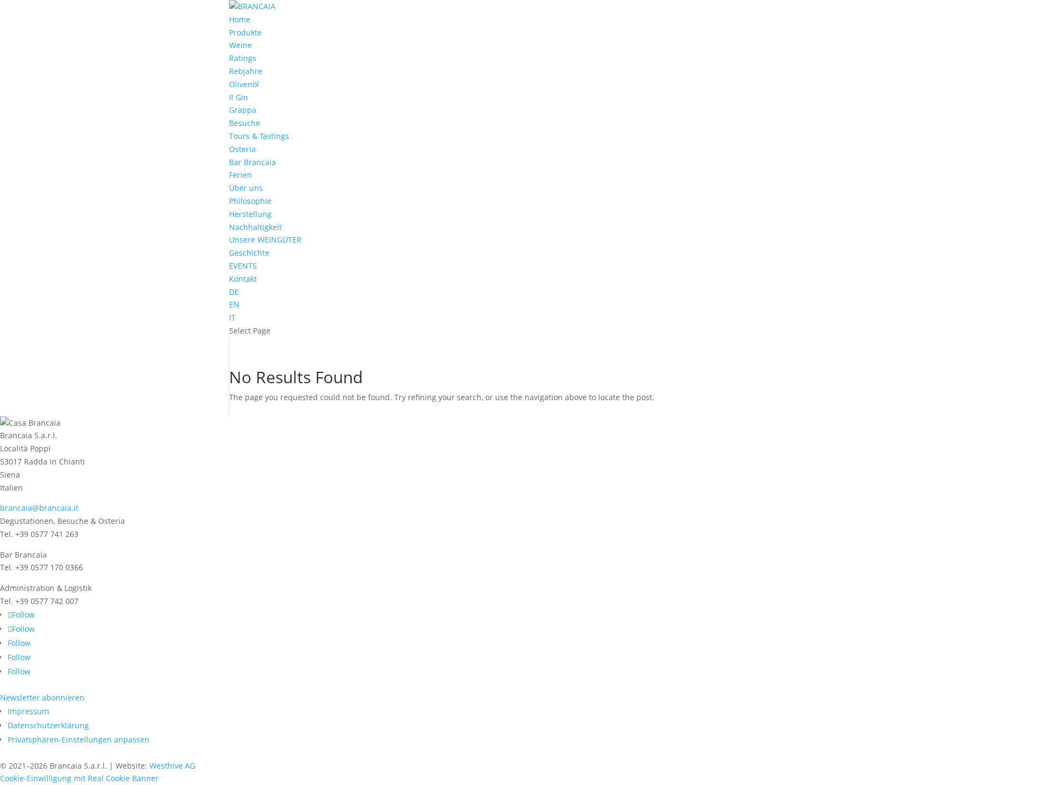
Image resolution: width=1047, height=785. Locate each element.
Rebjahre (245, 71)
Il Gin (238, 97)
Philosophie (250, 201)
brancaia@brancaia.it (39, 508)
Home (239, 19)
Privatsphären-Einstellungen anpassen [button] (78, 739)
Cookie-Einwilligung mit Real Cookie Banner (79, 778)
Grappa (242, 110)
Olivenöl (244, 84)
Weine (240, 45)
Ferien (240, 175)
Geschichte (249, 252)
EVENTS (243, 266)
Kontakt (243, 279)
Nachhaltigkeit (255, 227)
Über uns (246, 188)
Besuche (244, 123)
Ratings (242, 58)
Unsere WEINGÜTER (265, 239)
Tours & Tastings (259, 136)
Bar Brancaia (252, 162)
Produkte (245, 32)
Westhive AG (172, 765)
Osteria (242, 149)
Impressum (28, 711)
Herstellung (250, 214)
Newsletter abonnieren (42, 697)
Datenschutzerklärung (48, 725)
